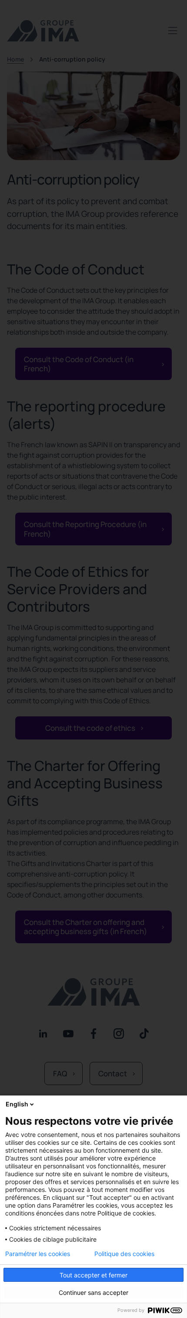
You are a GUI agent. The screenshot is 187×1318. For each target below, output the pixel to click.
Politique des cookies (124, 1253)
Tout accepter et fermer (93, 1275)
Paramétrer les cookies (37, 1253)
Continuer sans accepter (93, 1292)
